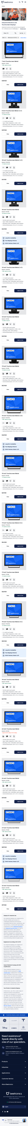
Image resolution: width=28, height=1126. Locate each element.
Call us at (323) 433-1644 (12, 1046)
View (7, 84)
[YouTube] (7, 1112)
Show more (23, 28)
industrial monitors (17, 926)
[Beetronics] (7, 2)
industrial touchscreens (11, 928)
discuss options (7, 1005)
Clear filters (23, 37)
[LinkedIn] (5, 1112)
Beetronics (9, 1092)
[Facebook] (3, 1112)
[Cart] (22, 2)
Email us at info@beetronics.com (14, 1051)
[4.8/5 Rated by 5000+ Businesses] (7, 1102)
